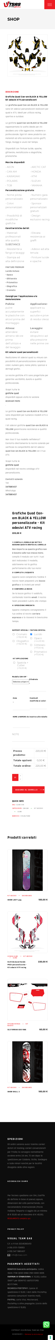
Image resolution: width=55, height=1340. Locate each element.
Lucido (38, 634)
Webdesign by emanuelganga (34, 1334)
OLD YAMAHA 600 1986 (16, 1029)
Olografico (22, 642)
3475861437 (11, 486)
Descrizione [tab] (12, 91)
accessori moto (12, 400)
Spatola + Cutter (22, 665)
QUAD (19, 812)
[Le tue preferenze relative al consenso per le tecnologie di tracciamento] (50, 1337)
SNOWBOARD (27, 896)
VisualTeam (25, 816)
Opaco (39, 639)
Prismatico (40, 653)
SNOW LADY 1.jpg (14, 900)
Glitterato (39, 646)
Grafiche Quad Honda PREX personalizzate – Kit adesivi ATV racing (17, 965)
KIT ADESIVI (12, 896)
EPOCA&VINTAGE (13, 1024)
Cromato (21, 635)
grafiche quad (12, 393)
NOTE (15, 734)
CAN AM (26, 808)
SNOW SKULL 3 (13, 1092)
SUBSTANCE (12, 244)
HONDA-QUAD (12, 956)
